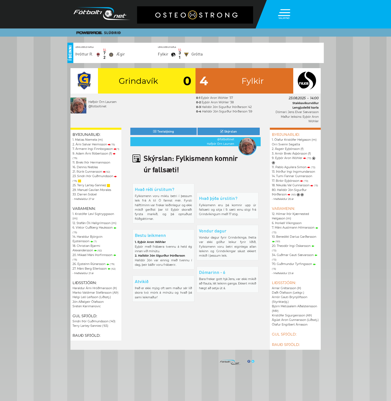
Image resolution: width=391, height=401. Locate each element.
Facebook (248, 361)
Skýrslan (230, 131)
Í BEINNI (69, 53)
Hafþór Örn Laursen (102, 102)
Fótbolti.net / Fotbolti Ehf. (102, 14)
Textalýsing (165, 131)
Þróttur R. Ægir (100, 54)
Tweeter (253, 361)
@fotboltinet (97, 106)
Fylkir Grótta (180, 54)
